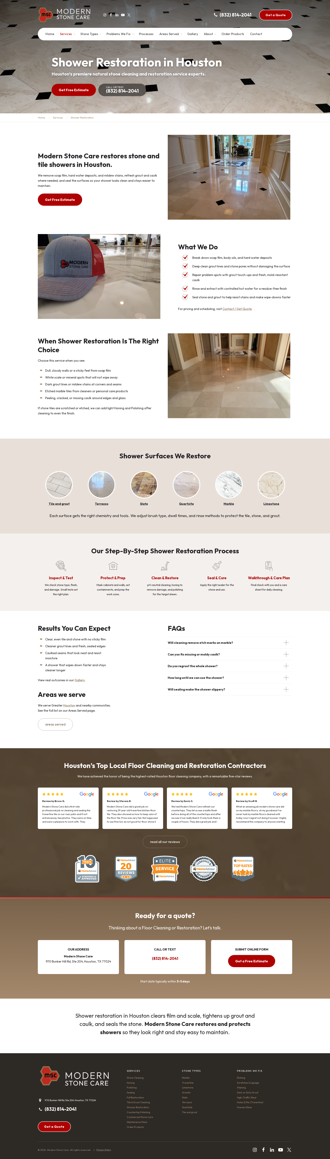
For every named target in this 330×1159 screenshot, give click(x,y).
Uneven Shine (244, 1107)
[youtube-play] (123, 15)
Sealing (131, 1092)
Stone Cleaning (135, 1077)
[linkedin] (117, 15)
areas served (55, 724)
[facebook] (111, 15)
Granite (271, 504)
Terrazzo (59, 504)
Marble (186, 504)
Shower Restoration (138, 1107)
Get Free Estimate (74, 90)
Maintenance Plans (137, 1122)
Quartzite (144, 504)
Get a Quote (276, 15)
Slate (102, 504)
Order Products (135, 1127)
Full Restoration (135, 1097)
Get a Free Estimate (251, 961)
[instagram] (105, 15)
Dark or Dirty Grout (247, 1092)
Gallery (80, 680)
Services (58, 117)
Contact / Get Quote (237, 309)
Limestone (229, 504)
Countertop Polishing (138, 1112)
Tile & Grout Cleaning (138, 1102)
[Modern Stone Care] (64, 14)
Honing (131, 1082)
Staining (241, 1087)
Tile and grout (189, 1112)
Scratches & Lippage (248, 1082)
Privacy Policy (104, 1149)
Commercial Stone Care (140, 1117)
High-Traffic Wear (247, 1097)
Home (41, 117)
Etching (241, 1077)
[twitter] (129, 15)
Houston (69, 705)
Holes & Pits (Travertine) (250, 1102)
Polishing (132, 1087)
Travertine (188, 1082)
